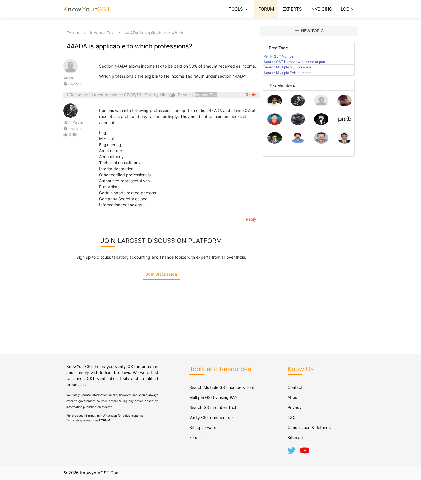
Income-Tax (102, 33)
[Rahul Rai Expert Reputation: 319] (321, 123)
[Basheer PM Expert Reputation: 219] (344, 123)
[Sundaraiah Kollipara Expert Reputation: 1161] (321, 104)
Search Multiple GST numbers (288, 67)
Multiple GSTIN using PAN (213, 397)
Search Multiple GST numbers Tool (221, 387)
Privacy (295, 407)
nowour (87, 9)
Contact (295, 387)
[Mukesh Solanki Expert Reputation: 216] (274, 142)
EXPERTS (292, 9)
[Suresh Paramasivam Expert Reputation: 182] (298, 142)
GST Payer (73, 122)
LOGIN (347, 9)
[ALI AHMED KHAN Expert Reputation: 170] (344, 142)
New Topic (309, 31)
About (293, 397)
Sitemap (295, 437)
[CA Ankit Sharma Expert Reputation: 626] (274, 123)
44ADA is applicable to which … (156, 33)
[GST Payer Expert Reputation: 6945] (298, 104)
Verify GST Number (279, 56)
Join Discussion (161, 274)
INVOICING (321, 9)
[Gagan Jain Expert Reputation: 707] (344, 104)
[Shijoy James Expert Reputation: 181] (321, 142)
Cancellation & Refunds (309, 427)
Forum (72, 33)
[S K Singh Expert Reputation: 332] (298, 123)
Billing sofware (202, 427)
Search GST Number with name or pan (294, 62)
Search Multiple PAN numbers (287, 72)
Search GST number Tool (212, 407)
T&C (292, 417)
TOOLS (239, 9)
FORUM (266, 9)
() (169, 94)
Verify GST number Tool (211, 417)
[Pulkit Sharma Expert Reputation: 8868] (274, 104)
